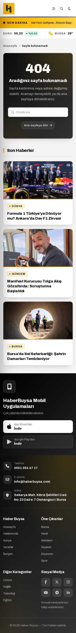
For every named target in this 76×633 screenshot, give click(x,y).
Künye (7, 540)
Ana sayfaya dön (36, 125)
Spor (44, 560)
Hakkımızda (10, 533)
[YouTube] (45, 592)
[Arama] (61, 8)
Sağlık (7, 586)
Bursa (17, 346)
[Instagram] (68, 582)
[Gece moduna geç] (69, 8)
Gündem (19, 273)
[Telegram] (57, 592)
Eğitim (7, 600)
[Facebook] (45, 582)
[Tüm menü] (53, 8)
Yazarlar (8, 547)
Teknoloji (9, 593)
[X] (57, 582)
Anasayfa (10, 45)
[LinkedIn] (68, 592)
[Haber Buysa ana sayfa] (8, 8)
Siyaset (46, 547)
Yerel (44, 533)
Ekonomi (47, 553)
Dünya (17, 206)
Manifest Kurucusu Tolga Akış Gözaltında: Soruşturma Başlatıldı (34, 286)
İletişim (8, 553)
